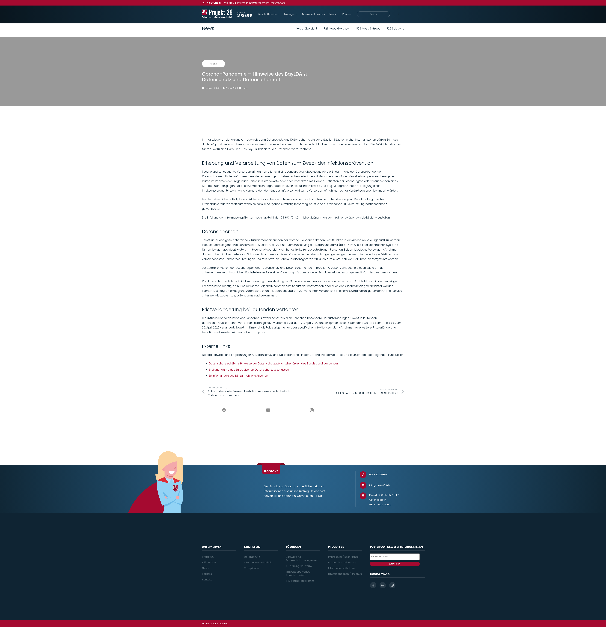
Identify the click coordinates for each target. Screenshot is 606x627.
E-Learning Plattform (299, 566)
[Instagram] (312, 410)
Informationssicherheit (258, 562)
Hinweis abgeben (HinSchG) (345, 574)
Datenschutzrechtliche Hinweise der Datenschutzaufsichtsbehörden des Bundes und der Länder (273, 363)
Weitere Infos (277, 2)
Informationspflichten (341, 568)
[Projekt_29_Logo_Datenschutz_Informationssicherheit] (217, 14)
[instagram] (392, 585)
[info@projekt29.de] (364, 485)
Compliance (251, 568)
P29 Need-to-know (337, 28)
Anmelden (394, 563)
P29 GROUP (209, 562)
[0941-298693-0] (364, 474)
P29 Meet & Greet (368, 28)
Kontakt (207, 579)
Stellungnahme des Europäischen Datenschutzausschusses (249, 370)
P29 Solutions (395, 28)
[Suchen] (399, 14)
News (205, 568)
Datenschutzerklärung (342, 562)
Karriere (207, 574)
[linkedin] (383, 585)
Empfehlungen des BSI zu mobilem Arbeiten (238, 376)
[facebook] (373, 585)
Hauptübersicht (306, 28)
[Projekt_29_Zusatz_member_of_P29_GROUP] (244, 14)
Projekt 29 (208, 557)
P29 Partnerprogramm (300, 581)
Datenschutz (252, 557)
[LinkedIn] (268, 410)
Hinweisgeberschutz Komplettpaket (298, 573)
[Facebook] (224, 410)
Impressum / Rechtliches (343, 557)
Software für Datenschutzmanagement (302, 558)
